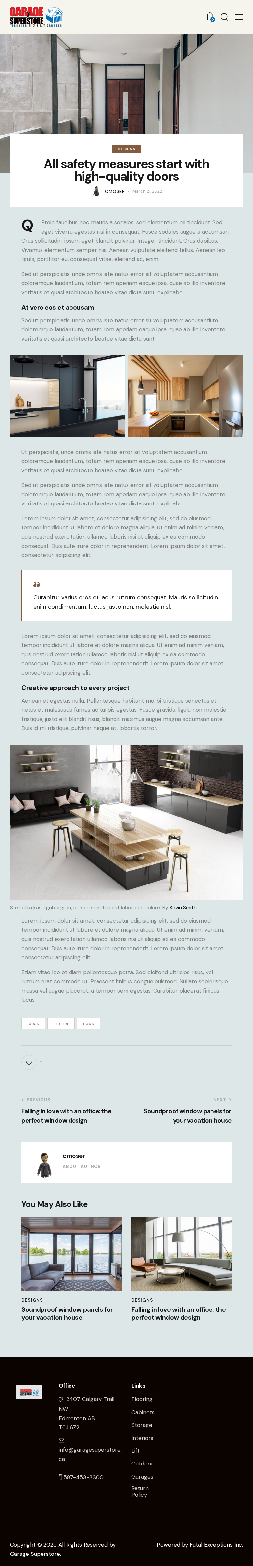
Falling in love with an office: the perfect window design (178, 1313)
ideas (33, 1023)
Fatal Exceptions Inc (216, 1544)
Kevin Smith (183, 907)
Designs (126, 149)
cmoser (74, 1156)
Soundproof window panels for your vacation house (67, 1313)
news (88, 1023)
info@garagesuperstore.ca (90, 1454)
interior (61, 1023)
